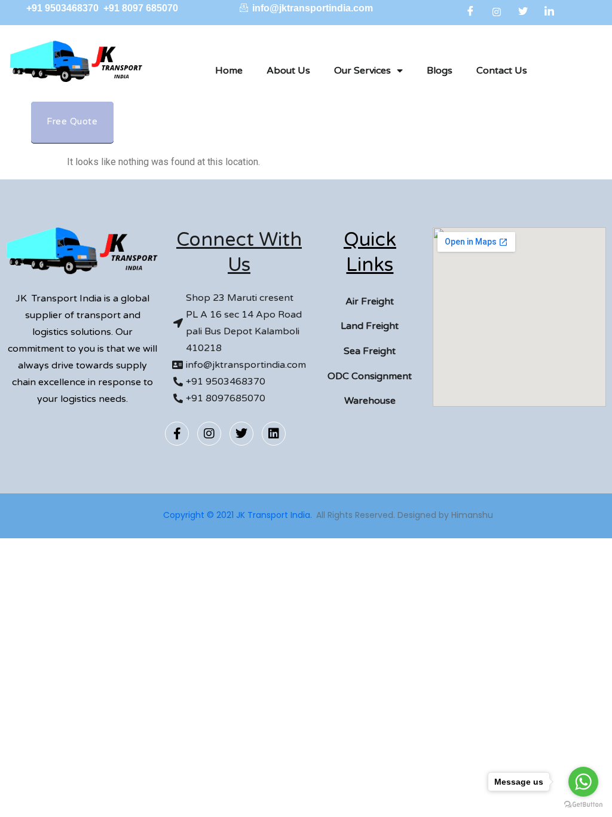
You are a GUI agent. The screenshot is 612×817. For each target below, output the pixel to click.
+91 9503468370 (63, 8)
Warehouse (370, 401)
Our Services (362, 71)
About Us (288, 71)
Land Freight (370, 326)
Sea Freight (370, 351)
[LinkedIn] (549, 12)
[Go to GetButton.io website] (583, 805)
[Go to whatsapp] (583, 782)
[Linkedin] (274, 434)
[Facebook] (470, 12)
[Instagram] (497, 12)
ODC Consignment (370, 376)
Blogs (439, 71)
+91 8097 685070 (140, 8)
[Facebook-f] (177, 434)
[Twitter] (523, 12)
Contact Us (501, 71)
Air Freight (369, 301)
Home (229, 71)
